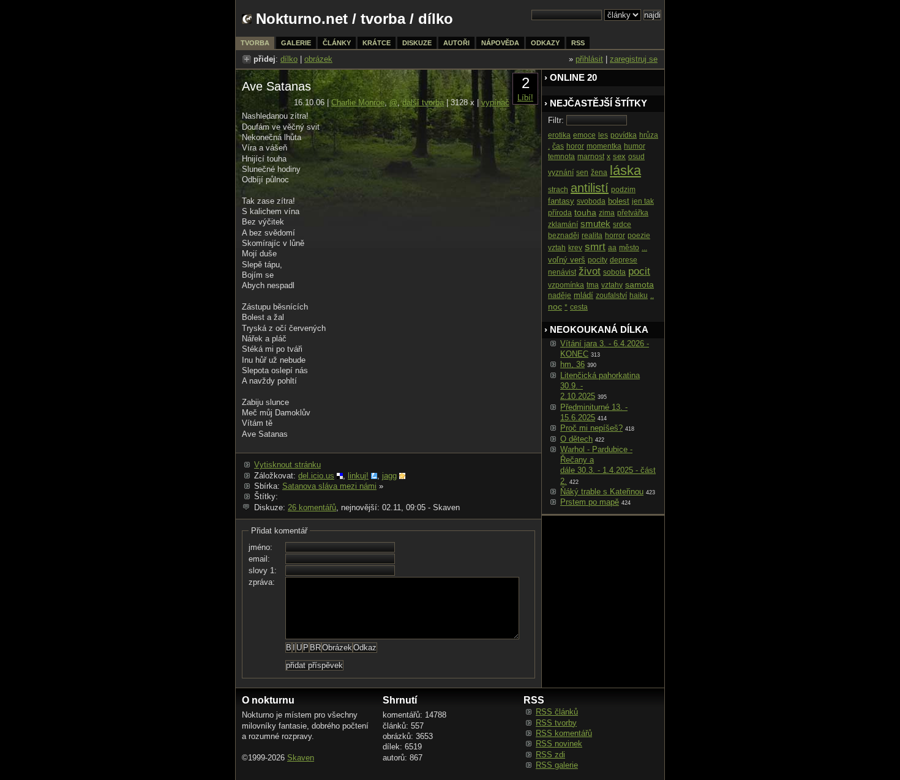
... (644, 247)
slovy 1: (263, 570)
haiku (638, 295)
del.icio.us (316, 475)
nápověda (500, 42)
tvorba (383, 18)
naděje (559, 295)
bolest (618, 201)
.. (652, 295)
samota (639, 284)
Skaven (300, 757)
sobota (614, 272)
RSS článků (557, 711)
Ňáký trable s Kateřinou (601, 491)
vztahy (612, 285)
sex (619, 156)
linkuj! (358, 475)
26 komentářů (312, 507)
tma (593, 285)
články (337, 42)
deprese (623, 260)
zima (607, 213)
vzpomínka (566, 285)
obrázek (318, 59)
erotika (559, 135)
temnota (561, 156)
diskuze (417, 42)
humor (634, 146)
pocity (597, 260)
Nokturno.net (302, 18)
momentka (604, 146)
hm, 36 (572, 364)
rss (578, 42)
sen (582, 172)
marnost (590, 156)
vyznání (561, 172)
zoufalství (611, 295)
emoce (584, 135)
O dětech (576, 439)
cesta (579, 307)
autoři (456, 42)
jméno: (260, 547)
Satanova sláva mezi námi (329, 486)
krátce (376, 42)
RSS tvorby (556, 722)
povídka (623, 135)
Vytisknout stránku (287, 464)
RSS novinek (559, 743)
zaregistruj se (634, 59)
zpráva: (262, 582)
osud (636, 156)
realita (592, 235)
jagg (389, 475)
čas (558, 146)
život (590, 271)
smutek (595, 223)
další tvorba (423, 102)
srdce (622, 224)
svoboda (591, 201)
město (629, 247)
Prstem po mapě (589, 502)
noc (555, 306)
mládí (583, 295)
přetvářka (632, 213)
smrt (595, 247)
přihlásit (589, 59)
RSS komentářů (564, 733)
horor (575, 146)
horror (615, 235)
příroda (560, 213)
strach (558, 189)
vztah (557, 247)
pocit (639, 271)
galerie (296, 42)
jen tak (643, 201)
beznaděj (563, 235)
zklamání (563, 224)
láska (625, 170)
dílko (289, 59)
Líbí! (525, 97)
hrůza (648, 135)
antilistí (590, 188)
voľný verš (566, 259)
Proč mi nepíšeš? (591, 428)
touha (585, 212)
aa (612, 247)
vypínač (495, 102)
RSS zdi (550, 754)
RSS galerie (557, 765)
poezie (639, 235)
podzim (623, 189)
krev (575, 247)
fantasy (561, 201)
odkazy (545, 42)
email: (259, 558)
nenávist (562, 272)
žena (599, 172)
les (603, 135)
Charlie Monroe (357, 102)
